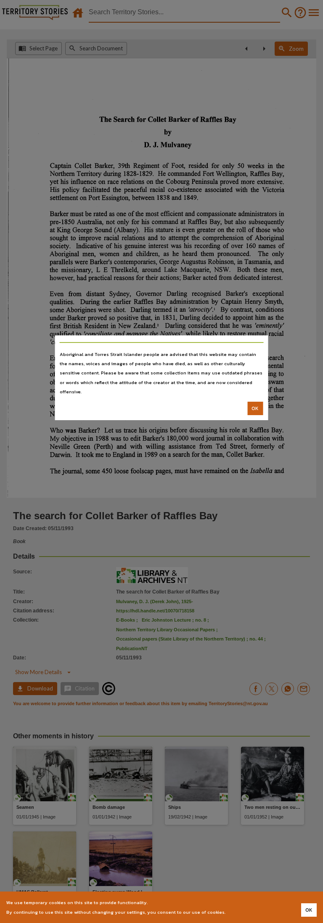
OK (255, 408)
